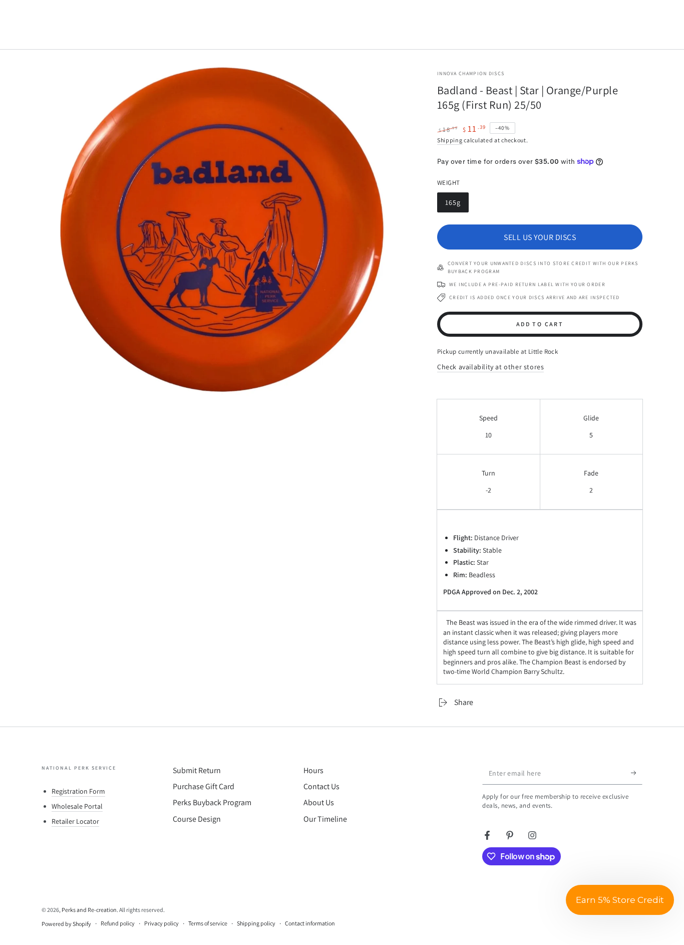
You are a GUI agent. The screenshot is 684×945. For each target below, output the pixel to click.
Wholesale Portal (77, 806)
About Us (318, 802)
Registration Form (78, 791)
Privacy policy (161, 923)
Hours (313, 770)
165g (457, 205)
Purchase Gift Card (203, 786)
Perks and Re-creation (89, 909)
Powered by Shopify (66, 923)
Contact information (310, 923)
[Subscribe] (636, 773)
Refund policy (118, 923)
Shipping (450, 140)
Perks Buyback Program (212, 802)
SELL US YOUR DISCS (540, 237)
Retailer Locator (75, 821)
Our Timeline (325, 819)
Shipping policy (256, 923)
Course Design (197, 819)
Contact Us (321, 786)
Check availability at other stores (490, 366)
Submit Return (197, 770)
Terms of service (207, 923)
